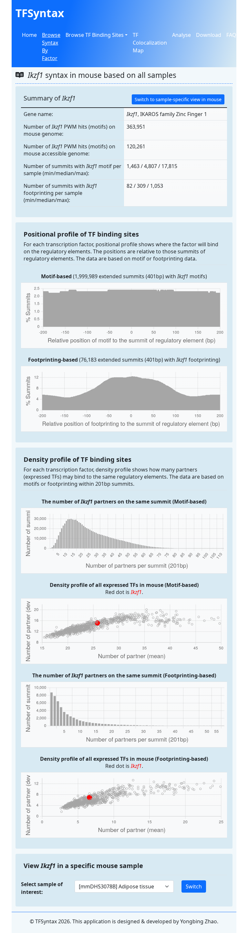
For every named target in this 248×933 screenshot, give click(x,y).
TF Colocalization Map (150, 42)
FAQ (231, 34)
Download (208, 34)
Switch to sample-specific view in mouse (178, 99)
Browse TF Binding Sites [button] (95, 34)
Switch (194, 886)
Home (29, 34)
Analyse (181, 34)
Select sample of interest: (42, 888)
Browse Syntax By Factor (51, 46)
